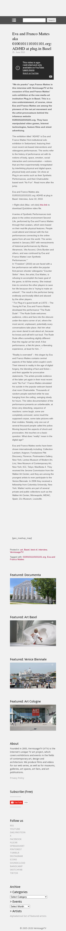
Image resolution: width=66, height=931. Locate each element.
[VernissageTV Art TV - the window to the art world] (25, 8)
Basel (26, 549)
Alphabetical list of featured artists (28, 916)
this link (43, 205)
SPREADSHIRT (17, 846)
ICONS (13, 859)
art (21, 549)
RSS (12, 825)
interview (43, 549)
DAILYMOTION (17, 832)
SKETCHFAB (16, 869)
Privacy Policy (17, 778)
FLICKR (13, 842)
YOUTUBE (15, 829)
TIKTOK (14, 873)
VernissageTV (16, 552)
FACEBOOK (15, 839)
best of (34, 549)
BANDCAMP (16, 866)
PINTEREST (16, 849)
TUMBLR (14, 852)
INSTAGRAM (16, 856)
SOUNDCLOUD (17, 863)
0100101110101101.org (34, 557)
